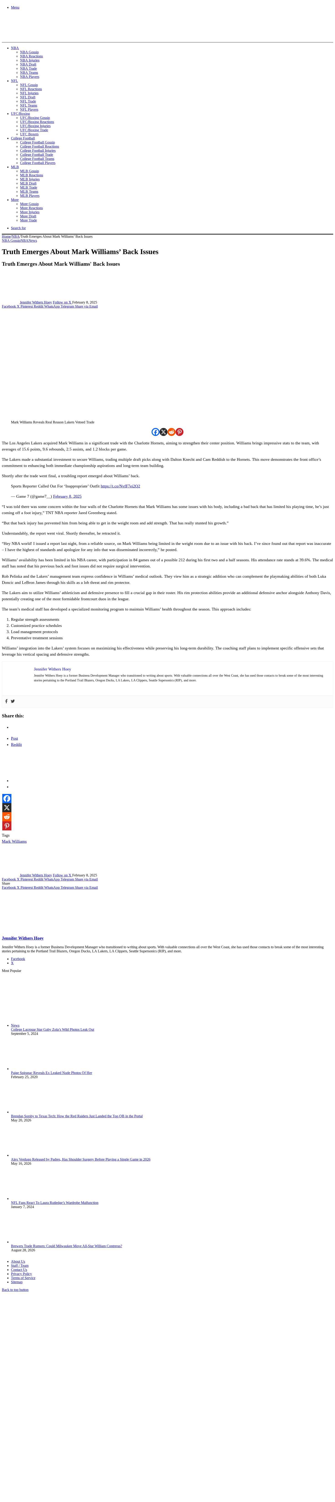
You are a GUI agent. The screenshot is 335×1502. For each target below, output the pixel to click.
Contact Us (19, 1270)
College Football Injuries (38, 150)
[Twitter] (13, 701)
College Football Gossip (37, 142)
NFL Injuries (29, 93)
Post (14, 738)
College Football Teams (37, 159)
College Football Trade (36, 155)
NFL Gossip (29, 85)
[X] (164, 432)
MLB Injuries (30, 179)
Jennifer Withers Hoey (36, 302)
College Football (23, 138)
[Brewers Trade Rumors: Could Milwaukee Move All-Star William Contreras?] (36, 1242)
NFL (14, 81)
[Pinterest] (179, 432)
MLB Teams (29, 191)
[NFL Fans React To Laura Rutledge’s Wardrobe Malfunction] (36, 1199)
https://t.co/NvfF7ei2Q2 (120, 486)
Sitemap (17, 1282)
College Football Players (37, 163)
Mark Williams (14, 841)
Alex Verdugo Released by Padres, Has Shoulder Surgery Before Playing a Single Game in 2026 (80, 1159)
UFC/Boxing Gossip (35, 118)
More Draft (28, 216)
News (32, 240)
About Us (18, 1261)
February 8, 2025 (67, 496)
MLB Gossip (29, 171)
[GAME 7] (22, 34)
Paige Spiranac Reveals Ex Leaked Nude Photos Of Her (51, 1073)
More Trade (28, 220)
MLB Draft (28, 183)
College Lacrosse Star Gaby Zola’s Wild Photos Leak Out (52, 1029)
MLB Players (29, 196)
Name (30, 1452)
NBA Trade (28, 68)
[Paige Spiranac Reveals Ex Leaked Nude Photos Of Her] (36, 1069)
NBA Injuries (29, 60)
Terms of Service (23, 1278)
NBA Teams (29, 73)
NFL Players (29, 109)
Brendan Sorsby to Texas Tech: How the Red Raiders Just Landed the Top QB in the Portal (77, 1116)
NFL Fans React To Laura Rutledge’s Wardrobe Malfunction (54, 1203)
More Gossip (29, 204)
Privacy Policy (21, 1274)
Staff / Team (19, 1266)
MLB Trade (28, 187)
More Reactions (31, 208)
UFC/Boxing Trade (34, 130)
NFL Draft (27, 97)
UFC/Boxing (20, 114)
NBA (15, 48)
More (15, 200)
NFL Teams (28, 105)
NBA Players (29, 77)
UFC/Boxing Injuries (35, 126)
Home (6, 236)
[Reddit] (171, 432)
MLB (15, 167)
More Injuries (29, 212)
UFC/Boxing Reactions (37, 122)
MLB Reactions (31, 175)
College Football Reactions (39, 146)
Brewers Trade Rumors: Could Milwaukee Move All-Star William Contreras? (66, 1246)
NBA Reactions (31, 56)
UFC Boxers (29, 134)
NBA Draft (28, 64)
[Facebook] (156, 432)
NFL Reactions (31, 89)
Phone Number (100, 1452)
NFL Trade (28, 101)
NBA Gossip (29, 52)
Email (62, 1452)
